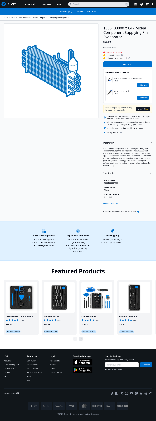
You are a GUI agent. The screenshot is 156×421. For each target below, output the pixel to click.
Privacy (52, 365)
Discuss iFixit (9, 368)
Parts (13, 17)
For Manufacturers (34, 372)
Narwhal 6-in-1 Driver (122, 91)
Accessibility (55, 361)
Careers (7, 372)
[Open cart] (147, 4)
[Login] (153, 4)
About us (7, 361)
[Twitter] (121, 393)
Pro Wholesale (32, 365)
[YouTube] (131, 393)
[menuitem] (29, 4)
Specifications (109, 173)
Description (108, 142)
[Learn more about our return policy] (121, 132)
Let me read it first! (115, 369)
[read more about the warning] (138, 212)
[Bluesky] (141, 393)
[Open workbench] (135, 4)
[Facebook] (116, 393)
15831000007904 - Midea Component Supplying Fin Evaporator (43, 17)
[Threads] (145, 393)
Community (31, 361)
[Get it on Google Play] (82, 370)
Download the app (82, 356)
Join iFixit (143, 109)
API (5, 376)
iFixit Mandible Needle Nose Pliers (128, 78)
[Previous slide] (75, 339)
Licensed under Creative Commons (84, 414)
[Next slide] (81, 339)
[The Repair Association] (150, 393)
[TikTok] (112, 393)
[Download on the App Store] (82, 362)
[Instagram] (126, 393)
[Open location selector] (141, 4)
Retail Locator (32, 368)
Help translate (9, 393)
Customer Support (11, 365)
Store (6, 17)
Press (29, 376)
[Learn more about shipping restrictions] (122, 55)
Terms (52, 368)
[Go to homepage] (9, 4)
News (29, 380)
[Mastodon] (136, 393)
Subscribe (146, 365)
